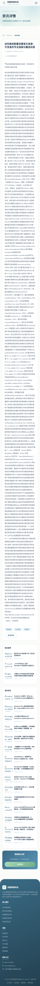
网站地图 (5, 951)
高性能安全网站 (7, 918)
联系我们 (5, 947)
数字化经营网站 (7, 911)
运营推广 (27, 629)
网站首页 (5, 933)
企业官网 (17, 629)
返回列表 (11, 635)
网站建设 (8, 629)
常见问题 (16, 983)
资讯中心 (9, 35)
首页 (3, 35)
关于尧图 (5, 944)
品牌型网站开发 (7, 914)
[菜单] (36, 3)
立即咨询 (20, 864)
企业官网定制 (6, 907)
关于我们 (9, 983)
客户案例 (5, 937)
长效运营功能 (6, 922)
